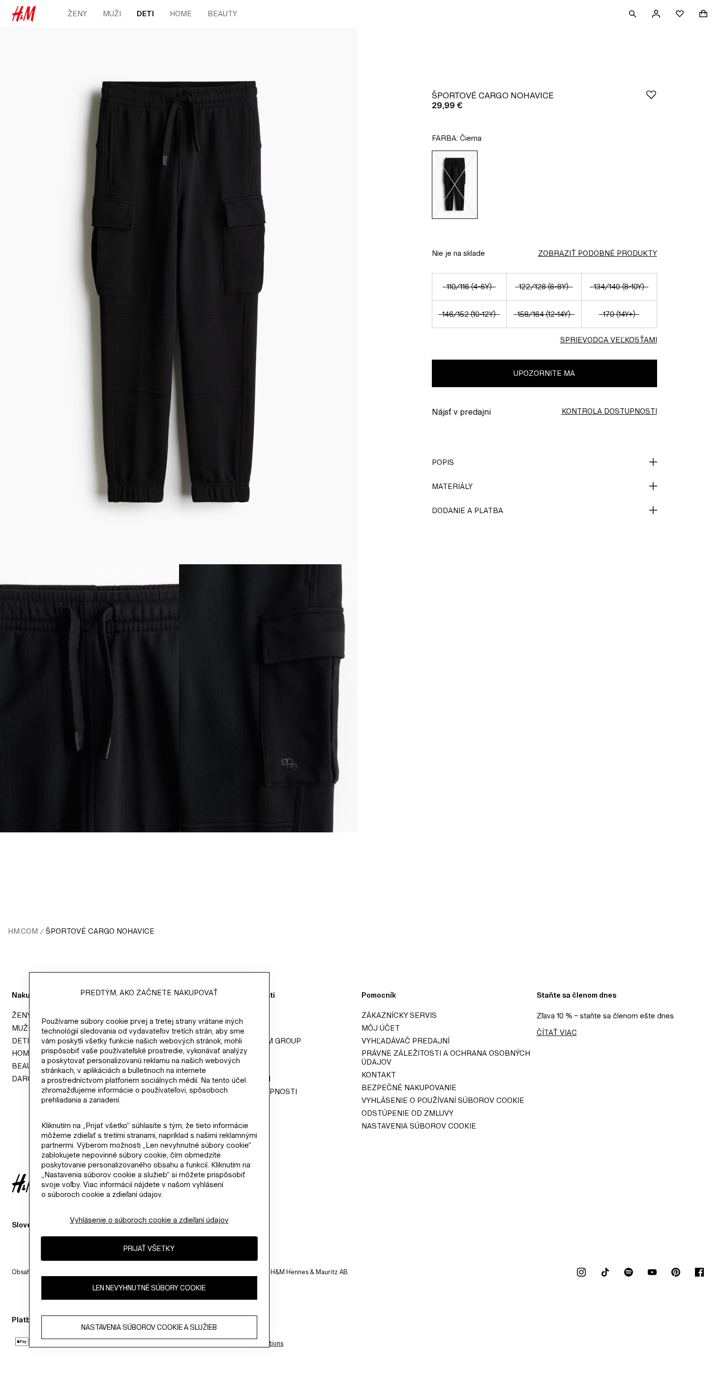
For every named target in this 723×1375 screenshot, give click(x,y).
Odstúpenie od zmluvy (407, 1113)
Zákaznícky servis (399, 1015)
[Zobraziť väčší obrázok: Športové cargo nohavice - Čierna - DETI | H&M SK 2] (89, 698)
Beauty (222, 13)
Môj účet (381, 1028)
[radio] (455, 185)
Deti (145, 13)
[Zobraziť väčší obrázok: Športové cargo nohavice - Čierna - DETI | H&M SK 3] (268, 698)
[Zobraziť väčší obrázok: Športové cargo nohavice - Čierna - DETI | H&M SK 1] (179, 296)
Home (181, 13)
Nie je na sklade (458, 253)
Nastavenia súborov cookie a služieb (149, 1327)
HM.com (23, 931)
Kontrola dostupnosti (609, 411)
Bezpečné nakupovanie (409, 1087)
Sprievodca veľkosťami (608, 340)
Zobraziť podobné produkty (597, 253)
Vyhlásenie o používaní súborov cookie (443, 1100)
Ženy (77, 13)
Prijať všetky (149, 1249)
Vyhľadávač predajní (406, 1041)
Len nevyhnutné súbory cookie (149, 1288)
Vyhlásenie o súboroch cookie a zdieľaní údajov (149, 1220)
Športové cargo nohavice (100, 931)
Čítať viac (557, 1032)
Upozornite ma (544, 373)
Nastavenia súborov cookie (419, 1126)
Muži (112, 13)
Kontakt (379, 1074)
